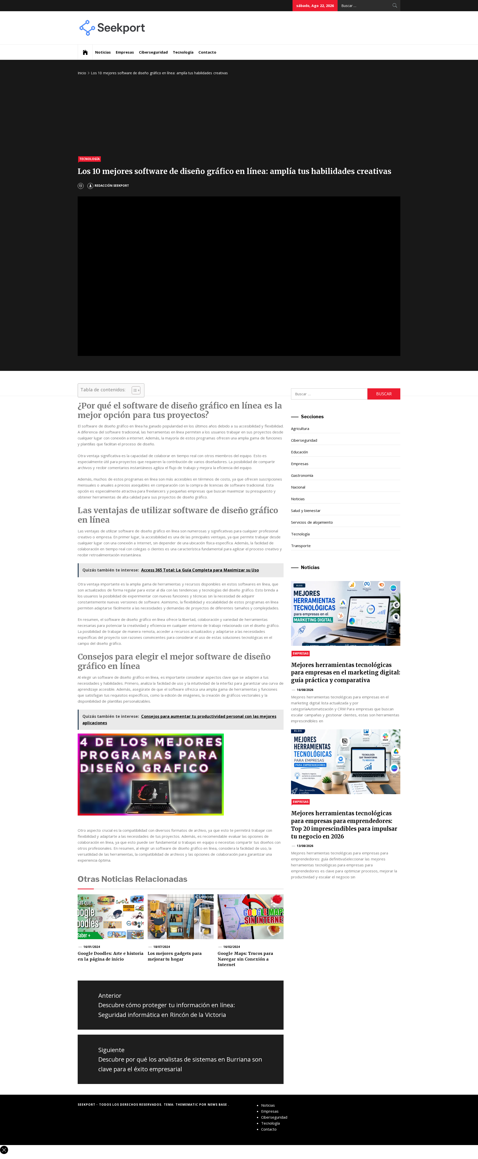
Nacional (298, 487)
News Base (218, 1104)
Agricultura (300, 428)
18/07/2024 (161, 947)
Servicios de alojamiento (312, 522)
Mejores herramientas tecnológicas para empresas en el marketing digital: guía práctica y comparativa (345, 673)
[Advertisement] (239, 116)
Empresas (125, 52)
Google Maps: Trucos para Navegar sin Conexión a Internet (245, 959)
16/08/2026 (305, 690)
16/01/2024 (91, 947)
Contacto (207, 52)
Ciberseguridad (153, 52)
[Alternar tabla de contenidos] (133, 390)
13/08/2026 (305, 846)
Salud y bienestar (306, 510)
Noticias (103, 52)
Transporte (301, 545)
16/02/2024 (231, 947)
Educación (299, 451)
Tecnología (183, 52)
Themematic (187, 1104)
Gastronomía (302, 475)
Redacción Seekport (112, 185)
